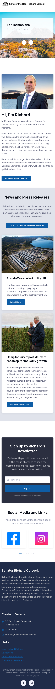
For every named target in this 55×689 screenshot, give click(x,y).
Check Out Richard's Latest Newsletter (27, 225)
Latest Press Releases (12, 656)
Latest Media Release (19, 404)
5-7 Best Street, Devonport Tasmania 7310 (18, 623)
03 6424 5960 (11, 629)
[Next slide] (31, 42)
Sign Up (27, 488)
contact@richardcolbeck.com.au (20, 634)
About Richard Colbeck (12, 649)
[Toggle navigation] (4, 9)
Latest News (15, 302)
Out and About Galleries (13, 660)
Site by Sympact (32, 675)
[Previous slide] (24, 42)
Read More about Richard (16, 178)
